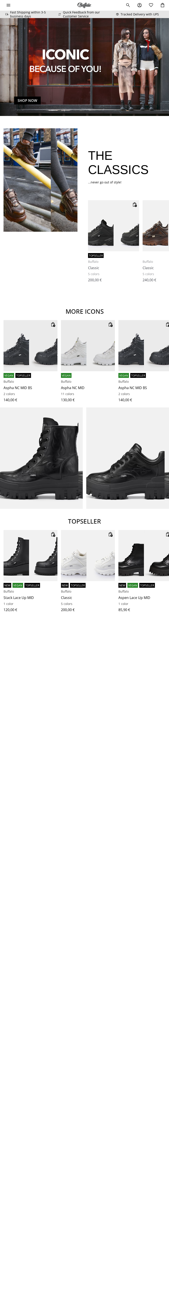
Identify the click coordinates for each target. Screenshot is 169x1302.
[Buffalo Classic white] (88, 555)
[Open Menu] (8, 5)
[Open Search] (128, 5)
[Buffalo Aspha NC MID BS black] (30, 345)
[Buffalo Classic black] (113, 225)
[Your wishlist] (151, 5)
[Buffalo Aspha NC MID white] (88, 345)
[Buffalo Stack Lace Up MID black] (30, 555)
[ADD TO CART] (134, 204)
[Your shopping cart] (162, 5)
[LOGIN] (139, 5)
